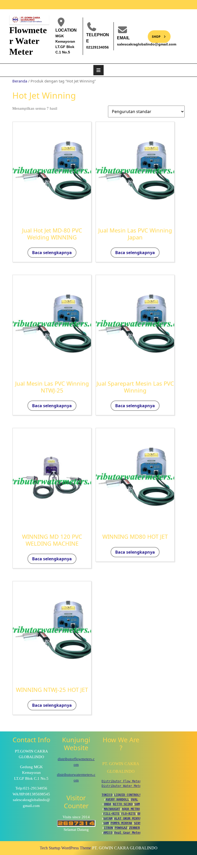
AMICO (107, 832)
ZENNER (134, 828)
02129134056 (97, 47)
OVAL (134, 799)
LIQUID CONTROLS (127, 795)
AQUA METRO (131, 809)
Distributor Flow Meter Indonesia (130, 781)
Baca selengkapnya (52, 252)
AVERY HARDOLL (117, 799)
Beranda (19, 80)
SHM (137, 804)
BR (139, 813)
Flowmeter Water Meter (28, 41)
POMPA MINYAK (121, 823)
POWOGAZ (121, 828)
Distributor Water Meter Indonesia (131, 786)
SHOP (154, 34)
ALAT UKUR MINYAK (128, 818)
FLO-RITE (128, 813)
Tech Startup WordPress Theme (65, 848)
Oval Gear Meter (127, 832)
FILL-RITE (111, 813)
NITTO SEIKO (123, 804)
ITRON (108, 828)
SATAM (107, 818)
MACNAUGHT (112, 809)
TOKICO (107, 795)
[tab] (98, 70)
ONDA (107, 804)
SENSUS (139, 823)
